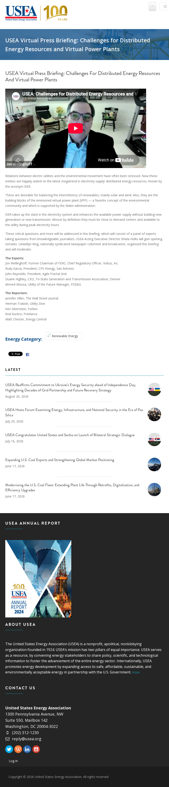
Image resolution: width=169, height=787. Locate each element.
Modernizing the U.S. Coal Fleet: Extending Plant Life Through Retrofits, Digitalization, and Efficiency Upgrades (72, 487)
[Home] (36, 12)
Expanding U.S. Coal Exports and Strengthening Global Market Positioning (59, 459)
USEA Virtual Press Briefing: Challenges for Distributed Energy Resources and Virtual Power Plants (82, 76)
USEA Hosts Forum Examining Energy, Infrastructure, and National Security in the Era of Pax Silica (74, 412)
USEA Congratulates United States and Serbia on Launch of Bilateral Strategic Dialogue (70, 434)
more (136, 672)
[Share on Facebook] (27, 354)
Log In (13, 761)
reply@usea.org (26, 738)
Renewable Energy (65, 336)
